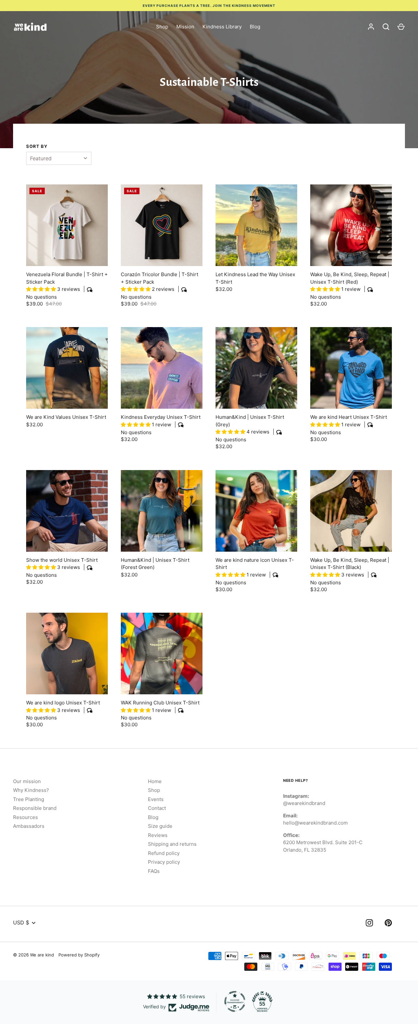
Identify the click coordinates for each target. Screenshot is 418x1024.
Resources (25, 817)
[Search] (386, 27)
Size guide (160, 826)
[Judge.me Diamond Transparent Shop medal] (234, 1001)
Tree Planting (28, 799)
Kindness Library (222, 27)
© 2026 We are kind (33, 954)
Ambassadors (28, 826)
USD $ (21, 922)
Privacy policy (164, 862)
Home (155, 781)
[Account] (371, 27)
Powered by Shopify (79, 954)
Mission (185, 27)
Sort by (37, 146)
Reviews (158, 835)
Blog (255, 27)
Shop (162, 27)
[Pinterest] (388, 924)
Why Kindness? (31, 790)
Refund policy (164, 853)
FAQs (154, 871)
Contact (157, 808)
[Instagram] (369, 924)
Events (156, 799)
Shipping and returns (172, 844)
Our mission (27, 781)
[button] (41, 289)
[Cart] (401, 27)
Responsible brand (34, 808)
